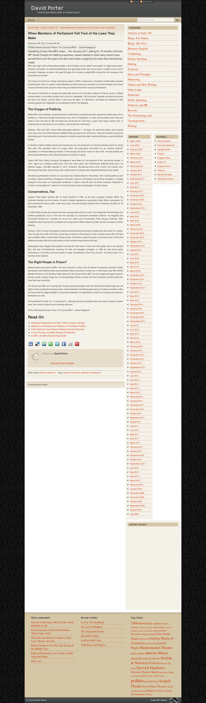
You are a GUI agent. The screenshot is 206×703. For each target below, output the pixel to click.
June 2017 (134, 182)
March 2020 (135, 153)
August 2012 (135, 371)
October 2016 (136, 203)
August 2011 (135, 421)
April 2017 (134, 187)
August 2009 (135, 509)
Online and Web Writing (142, 84)
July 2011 (134, 426)
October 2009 (136, 501)
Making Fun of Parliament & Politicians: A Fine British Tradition (58, 326)
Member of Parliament (91, 372)
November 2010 (137, 455)
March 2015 (135, 270)
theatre (150, 690)
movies (152, 652)
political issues (158, 675)
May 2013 (134, 333)
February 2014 (136, 304)
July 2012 (134, 375)
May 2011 (134, 434)
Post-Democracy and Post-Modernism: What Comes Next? (50, 631)
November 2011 (137, 409)
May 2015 (134, 262)
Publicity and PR (138, 105)
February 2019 (136, 157)
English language (148, 634)
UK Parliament (138, 694)
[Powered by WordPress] (175, 700)
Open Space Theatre (166, 672)
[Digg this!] (31, 343)
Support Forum (164, 166)
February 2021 (136, 149)
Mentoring (134, 79)
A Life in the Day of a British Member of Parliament (53, 332)
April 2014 (134, 300)
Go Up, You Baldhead (92, 622)
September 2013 (137, 321)
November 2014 (137, 279)
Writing (132, 126)
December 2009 (137, 493)
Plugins (161, 153)
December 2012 (137, 354)
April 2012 (134, 388)
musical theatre (151, 658)
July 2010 (134, 467)
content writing (158, 627)
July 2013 (134, 325)
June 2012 (134, 379)
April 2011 (134, 438)
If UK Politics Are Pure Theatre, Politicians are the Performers (57, 329)
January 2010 (136, 488)
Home (31, 19)
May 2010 (134, 472)
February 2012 (136, 396)
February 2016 (136, 229)
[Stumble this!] (44, 343)
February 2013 (136, 346)
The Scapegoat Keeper (92, 631)
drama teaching (143, 631)
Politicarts (134, 95)
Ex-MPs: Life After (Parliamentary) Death (48, 335)
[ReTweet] (57, 343)
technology (142, 690)
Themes (161, 170)
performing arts (145, 675)
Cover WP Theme (158, 700)
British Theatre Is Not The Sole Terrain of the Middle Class (52, 647)
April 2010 (134, 476)
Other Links (135, 90)
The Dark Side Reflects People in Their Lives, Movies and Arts (51, 639)
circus (166, 623)
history (155, 638)
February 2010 (136, 484)
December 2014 (137, 275)
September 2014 (137, 287)
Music (163, 652)
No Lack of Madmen (91, 626)
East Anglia (153, 630)
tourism (168, 690)
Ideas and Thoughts (139, 74)
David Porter (47, 8)
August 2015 (135, 250)
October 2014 (136, 283)
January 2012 (136, 400)
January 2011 (136, 451)
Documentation (164, 141)
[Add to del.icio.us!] (38, 343)
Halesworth (145, 638)
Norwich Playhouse (150, 667)
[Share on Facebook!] (64, 343)
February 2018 (136, 166)
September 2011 (137, 417)
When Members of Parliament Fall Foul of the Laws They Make (88, 27)
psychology (152, 681)
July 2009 (134, 514)
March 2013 (135, 342)
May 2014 (134, 296)
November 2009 (137, 497)
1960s (135, 623)
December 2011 (137, 405)
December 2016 (137, 195)
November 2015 (137, 237)
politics (138, 680)
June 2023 (134, 145)
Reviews (133, 110)
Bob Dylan (146, 623)
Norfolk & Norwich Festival (151, 660)
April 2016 (134, 220)
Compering (134, 53)
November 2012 (137, 358)
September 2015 (137, 245)
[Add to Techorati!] (51, 343)
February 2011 (136, 446)
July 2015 (134, 254)
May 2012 (134, 384)
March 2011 (135, 442)
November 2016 (137, 199)
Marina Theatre (138, 653)
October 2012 (136, 363)
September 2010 (137, 463)
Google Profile (164, 149)
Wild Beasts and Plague (93, 644)
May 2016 (134, 216)
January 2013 (136, 350)
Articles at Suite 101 (49, 27)
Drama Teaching (137, 59)
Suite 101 (162, 162)
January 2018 (136, 170)
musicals (136, 658)
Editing (132, 64)
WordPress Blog (165, 174)
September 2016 (137, 208)
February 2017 (136, 191)
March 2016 (135, 224)
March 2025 (135, 141)
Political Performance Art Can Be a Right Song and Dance (52, 654)
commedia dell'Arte (145, 627)
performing (135, 676)
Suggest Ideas (164, 157)
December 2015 (137, 233)
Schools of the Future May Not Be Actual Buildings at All (52, 623)
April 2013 (134, 338)
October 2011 (136, 413)
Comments (147, 1)
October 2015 (136, 241)
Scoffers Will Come (91, 640)
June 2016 (134, 212)
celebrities (157, 623)
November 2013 (137, 317)
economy (162, 630)
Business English (138, 48)
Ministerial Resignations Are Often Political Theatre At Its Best (58, 322)
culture (134, 630)
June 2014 (134, 291)
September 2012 (137, 367)
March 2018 (135, 162)
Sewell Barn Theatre (154, 686)
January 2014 (136, 308)
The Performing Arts (140, 115)
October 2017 (136, 174)
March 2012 (135, 392)
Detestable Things (90, 635)
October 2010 (136, 459)
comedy (134, 627)
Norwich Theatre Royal (144, 672)
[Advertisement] (152, 547)
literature (150, 643)
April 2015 (134, 266)
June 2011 (134, 430)
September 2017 (137, 178)
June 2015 (134, 258)
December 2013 (137, 312)
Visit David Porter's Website (62, 363)
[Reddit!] (71, 343)
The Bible (159, 690)
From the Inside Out (166, 145)
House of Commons (71, 372)
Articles (136, 1)
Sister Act (36, 661)
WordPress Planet (165, 178)
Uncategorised (136, 120)
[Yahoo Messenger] (77, 343)
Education (136, 633)
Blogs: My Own (137, 43)
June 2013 (134, 329)
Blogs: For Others (138, 38)
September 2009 (137, 505)
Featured (133, 69)
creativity (168, 627)
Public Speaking (137, 100)
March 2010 (135, 480)
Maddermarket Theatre (156, 647)
